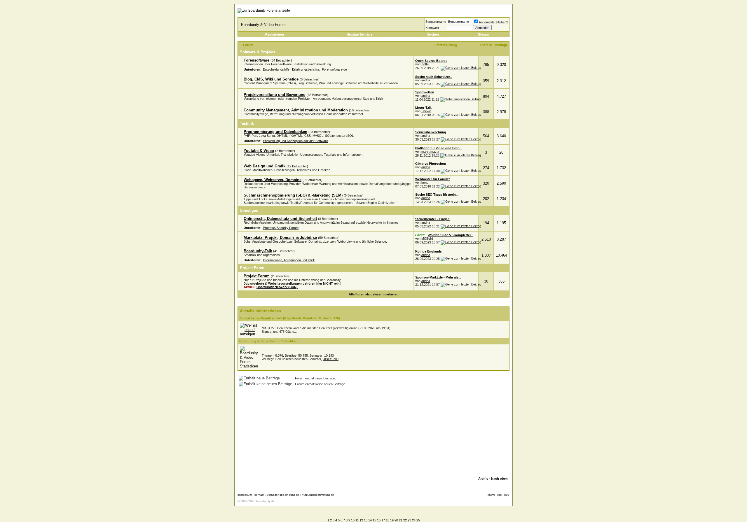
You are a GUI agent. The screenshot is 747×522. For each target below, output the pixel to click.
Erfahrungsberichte (305, 69)
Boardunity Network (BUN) (277, 287)
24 (414, 520)
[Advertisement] (373, 431)
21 (400, 520)
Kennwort (432, 27)
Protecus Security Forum (281, 228)
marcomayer (430, 151)
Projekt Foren (252, 268)
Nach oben (499, 478)
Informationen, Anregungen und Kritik (289, 260)
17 (383, 520)
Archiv (483, 478)
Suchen (433, 34)
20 (396, 520)
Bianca (266, 331)
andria (425, 80)
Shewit (426, 111)
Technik (247, 123)
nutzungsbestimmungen (318, 494)
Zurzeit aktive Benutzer (257, 318)
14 (370, 520)
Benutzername (435, 21)
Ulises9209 (330, 359)
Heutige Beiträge (359, 34)
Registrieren (274, 34)
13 (365, 520)
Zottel (425, 64)
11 (357, 520)
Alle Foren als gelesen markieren (374, 294)
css (499, 494)
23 (409, 520)
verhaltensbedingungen (283, 494)
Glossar (484, 34)
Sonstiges (249, 210)
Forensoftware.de (334, 69)
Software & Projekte (257, 52)
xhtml (491, 494)
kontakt (259, 494)
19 (392, 520)
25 (418, 520)
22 (405, 520)
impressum (245, 494)
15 (374, 520)
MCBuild (427, 238)
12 (361, 520)
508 (506, 494)
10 (353, 520)
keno (424, 182)
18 (387, 520)
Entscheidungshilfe (276, 69)
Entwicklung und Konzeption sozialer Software (295, 141)
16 (379, 520)
